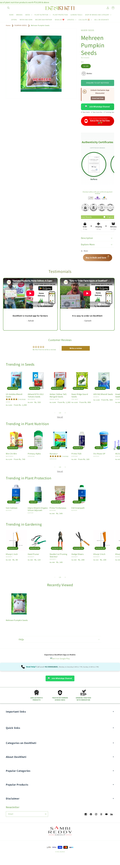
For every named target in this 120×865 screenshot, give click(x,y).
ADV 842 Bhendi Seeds (103, 394)
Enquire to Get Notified (97, 83)
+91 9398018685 (51, 667)
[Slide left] (54, 412)
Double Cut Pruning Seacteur (58, 555)
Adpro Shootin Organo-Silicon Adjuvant (38, 509)
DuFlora (93, 179)
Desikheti (62, 851)
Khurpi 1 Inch (12, 554)
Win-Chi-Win (11, 453)
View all (60, 417)
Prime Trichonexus (58, 508)
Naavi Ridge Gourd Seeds (79, 395)
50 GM (85, 66)
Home (8, 25)
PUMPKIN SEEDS (21, 25)
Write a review (76, 348)
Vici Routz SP (99, 453)
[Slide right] (65, 412)
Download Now (97, 98)
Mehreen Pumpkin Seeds (40, 25)
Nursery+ (54, 453)
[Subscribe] (45, 814)
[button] (8, 7)
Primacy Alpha (34, 453)
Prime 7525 (76, 453)
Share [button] (86, 251)
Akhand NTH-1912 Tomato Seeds (36, 395)
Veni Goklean (11, 508)
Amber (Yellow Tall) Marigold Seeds (58, 395)
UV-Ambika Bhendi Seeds (14, 395)
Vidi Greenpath (78, 508)
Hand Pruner (33, 554)
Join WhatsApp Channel (99, 106)
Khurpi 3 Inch (99, 554)
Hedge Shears (77, 554)
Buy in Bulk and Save (98, 257)
